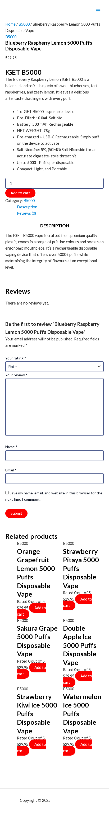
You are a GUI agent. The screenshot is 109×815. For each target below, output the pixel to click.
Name (11, 446)
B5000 (24, 24)
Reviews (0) (26, 213)
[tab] (60, 207)
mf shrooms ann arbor (70, 800)
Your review (16, 375)
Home (10, 24)
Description (27, 207)
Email (10, 470)
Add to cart (20, 193)
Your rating (15, 358)
